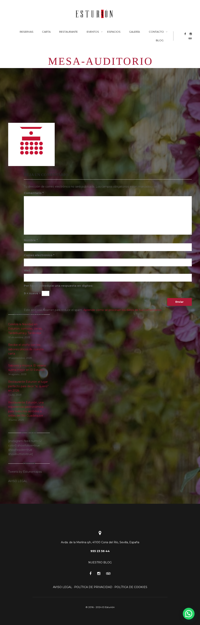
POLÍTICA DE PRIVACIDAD (93, 587)
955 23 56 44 (100, 551)
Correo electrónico (39, 255)
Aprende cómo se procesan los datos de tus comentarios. (122, 310)
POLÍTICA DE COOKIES (130, 587)
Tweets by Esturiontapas (25, 471)
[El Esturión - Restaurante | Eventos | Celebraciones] (94, 13)
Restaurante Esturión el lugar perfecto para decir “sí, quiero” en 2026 (28, 386)
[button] (189, 614)
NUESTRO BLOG (100, 562)
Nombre (31, 240)
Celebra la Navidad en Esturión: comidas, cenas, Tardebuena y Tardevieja (25, 328)
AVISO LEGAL (62, 587)
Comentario (34, 193)
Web (27, 270)
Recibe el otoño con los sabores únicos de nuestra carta (26, 349)
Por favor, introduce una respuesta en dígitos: (58, 285)
